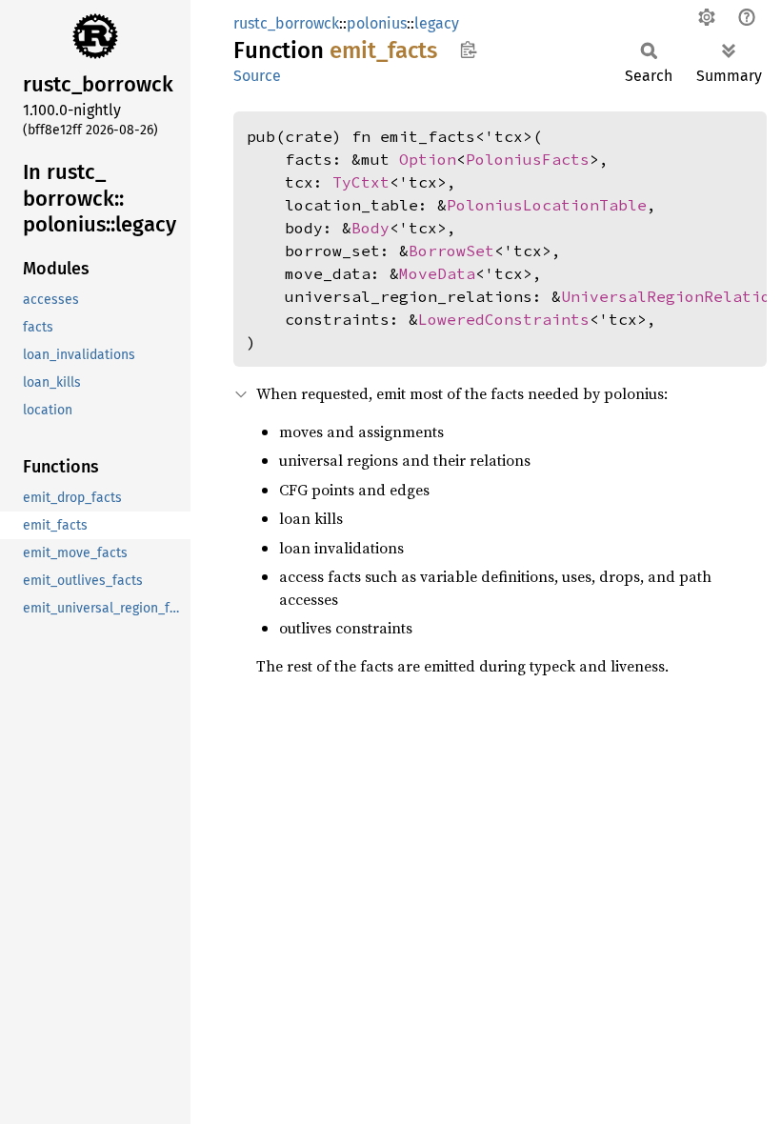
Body (370, 227)
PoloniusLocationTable (547, 204)
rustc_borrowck (286, 23)
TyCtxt (361, 181)
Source (257, 76)
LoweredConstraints (504, 319)
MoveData (437, 273)
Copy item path (468, 49)
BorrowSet (451, 250)
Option (427, 159)
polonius (377, 23)
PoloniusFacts (528, 159)
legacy (436, 23)
